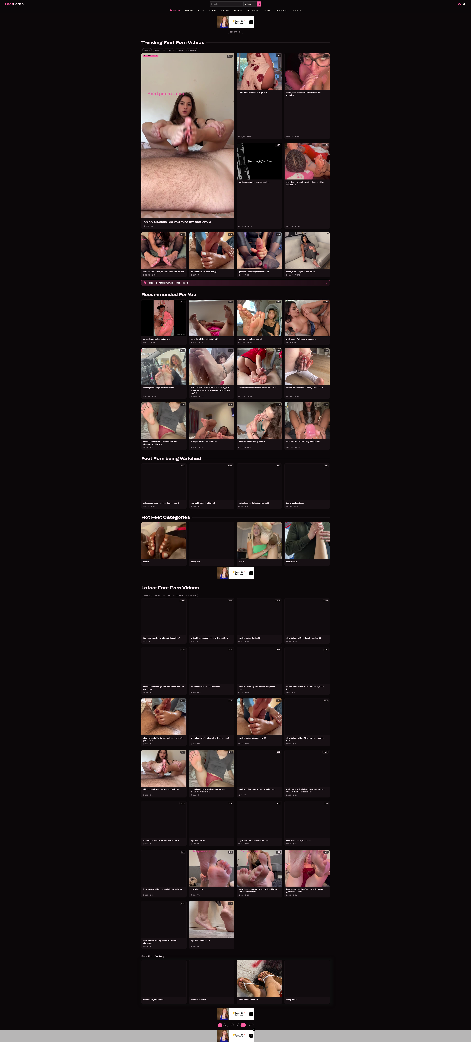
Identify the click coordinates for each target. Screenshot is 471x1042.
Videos (212, 10)
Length (180, 50)
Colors (267, 10)
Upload (176, 10)
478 (250, 1025)
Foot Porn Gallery (152, 956)
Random (192, 50)
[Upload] (459, 4)
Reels (201, 10)
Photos (225, 10)
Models (238, 10)
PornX (14, 4)
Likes (169, 50)
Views (147, 50)
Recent (158, 50)
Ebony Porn (235, 32)
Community (281, 10)
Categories (252, 10)
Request (297, 10)
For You (189, 10)
